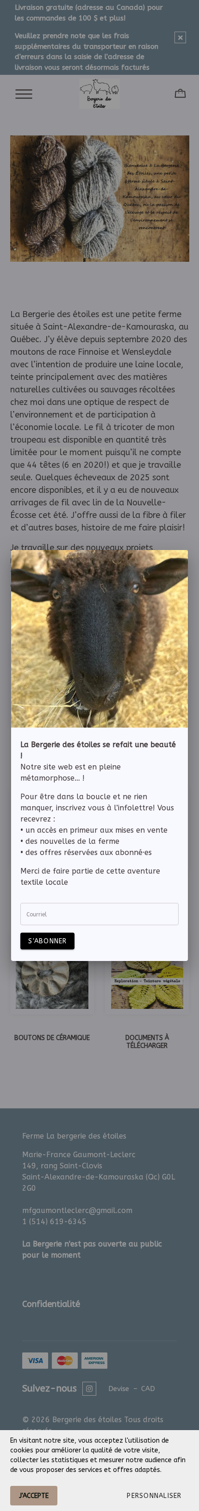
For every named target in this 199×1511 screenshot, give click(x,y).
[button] (154, 1495)
